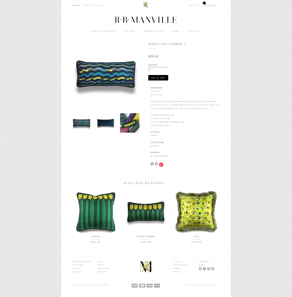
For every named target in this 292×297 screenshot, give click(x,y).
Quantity (153, 65)
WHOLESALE (104, 268)
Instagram (208, 269)
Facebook (204, 269)
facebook (152, 164)
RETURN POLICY (181, 265)
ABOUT (101, 261)
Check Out (194, 5)
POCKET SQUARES (82, 261)
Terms (177, 268)
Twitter (156, 164)
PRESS (101, 265)
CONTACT (102, 272)
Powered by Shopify (206, 285)
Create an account (94, 5)
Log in (76, 5)
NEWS (202, 265)
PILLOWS (77, 268)
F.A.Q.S (177, 261)
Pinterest (212, 269)
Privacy (178, 272)
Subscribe (204, 261)
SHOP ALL (77, 272)
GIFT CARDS (78, 265)
